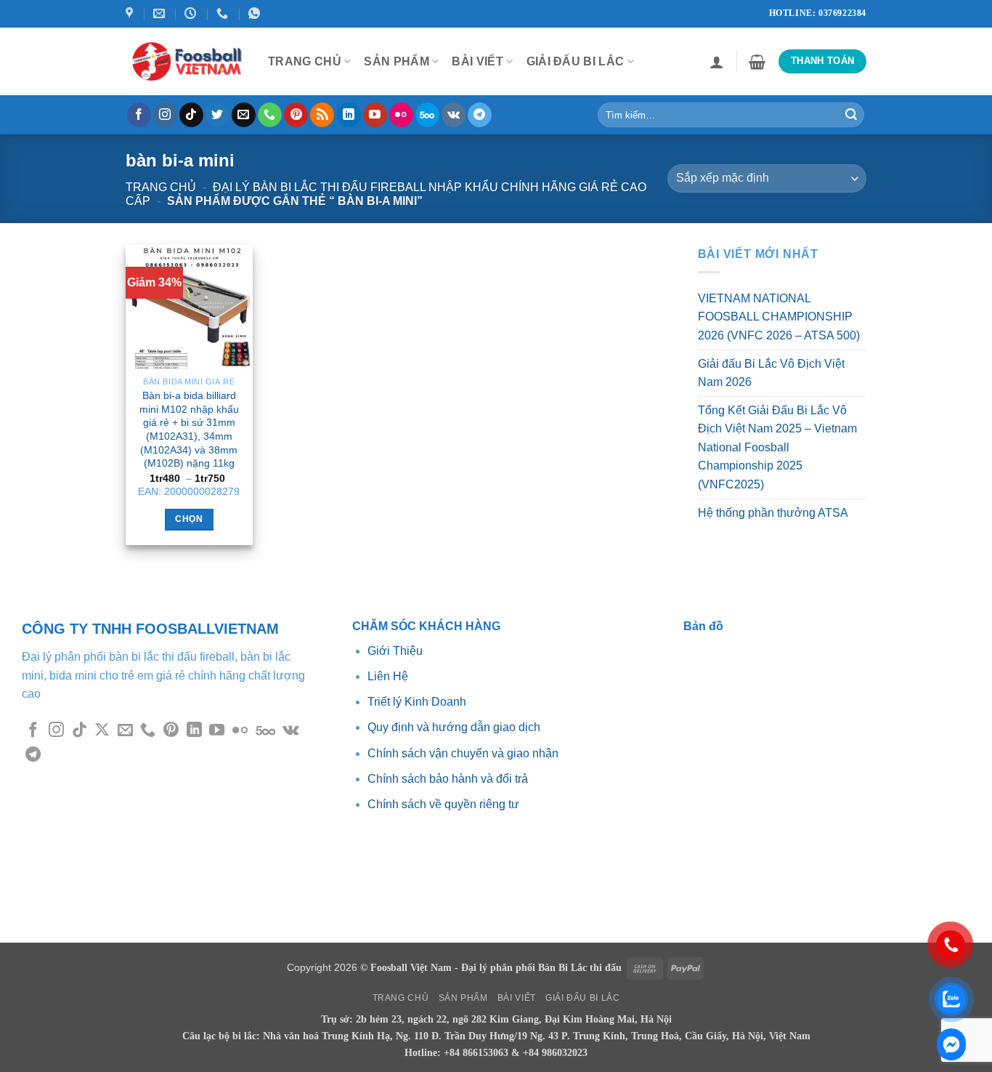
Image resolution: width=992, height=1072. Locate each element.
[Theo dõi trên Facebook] (139, 114)
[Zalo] (951, 1044)
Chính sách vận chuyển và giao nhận (462, 753)
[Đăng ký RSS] (322, 114)
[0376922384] (256, 13)
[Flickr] (401, 114)
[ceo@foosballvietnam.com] (160, 13)
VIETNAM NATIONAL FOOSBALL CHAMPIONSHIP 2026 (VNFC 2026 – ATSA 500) (779, 317)
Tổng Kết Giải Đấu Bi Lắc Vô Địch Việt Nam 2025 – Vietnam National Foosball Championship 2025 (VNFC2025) (777, 447)
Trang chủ (161, 187)
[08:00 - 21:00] (192, 13)
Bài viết (477, 61)
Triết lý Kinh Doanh (416, 702)
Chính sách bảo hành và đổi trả (447, 779)
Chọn (188, 519)
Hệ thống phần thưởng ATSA (773, 513)
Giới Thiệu (396, 651)
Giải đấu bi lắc (576, 61)
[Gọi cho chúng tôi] (270, 114)
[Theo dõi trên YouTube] (375, 114)
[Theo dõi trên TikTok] (191, 114)
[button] (717, 62)
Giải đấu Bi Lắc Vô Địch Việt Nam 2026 (771, 372)
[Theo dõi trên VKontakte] (453, 114)
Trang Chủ (304, 61)
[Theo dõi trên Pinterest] (296, 114)
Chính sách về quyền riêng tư (443, 804)
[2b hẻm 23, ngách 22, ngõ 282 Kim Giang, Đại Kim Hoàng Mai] (131, 13)
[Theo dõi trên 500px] (427, 114)
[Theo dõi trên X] (102, 730)
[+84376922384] (224, 13)
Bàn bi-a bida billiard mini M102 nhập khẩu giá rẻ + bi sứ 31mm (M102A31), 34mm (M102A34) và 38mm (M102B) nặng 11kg (189, 429)
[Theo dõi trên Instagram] (165, 114)
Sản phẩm (396, 61)
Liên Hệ (387, 676)
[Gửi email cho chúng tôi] (244, 114)
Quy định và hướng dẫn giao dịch (453, 727)
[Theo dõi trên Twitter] (217, 114)
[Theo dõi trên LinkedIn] (349, 114)
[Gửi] (851, 114)
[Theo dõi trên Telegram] (480, 114)
